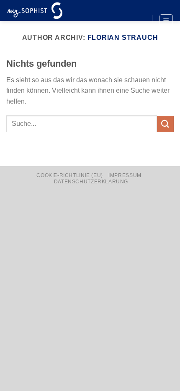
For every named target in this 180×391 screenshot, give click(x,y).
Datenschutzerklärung (91, 182)
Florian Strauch (122, 37)
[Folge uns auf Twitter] (138, 21)
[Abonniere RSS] (138, 35)
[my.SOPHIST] (48, 10)
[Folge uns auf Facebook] (138, 7)
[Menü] (166, 21)
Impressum (124, 175)
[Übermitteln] (165, 124)
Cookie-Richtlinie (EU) (69, 175)
